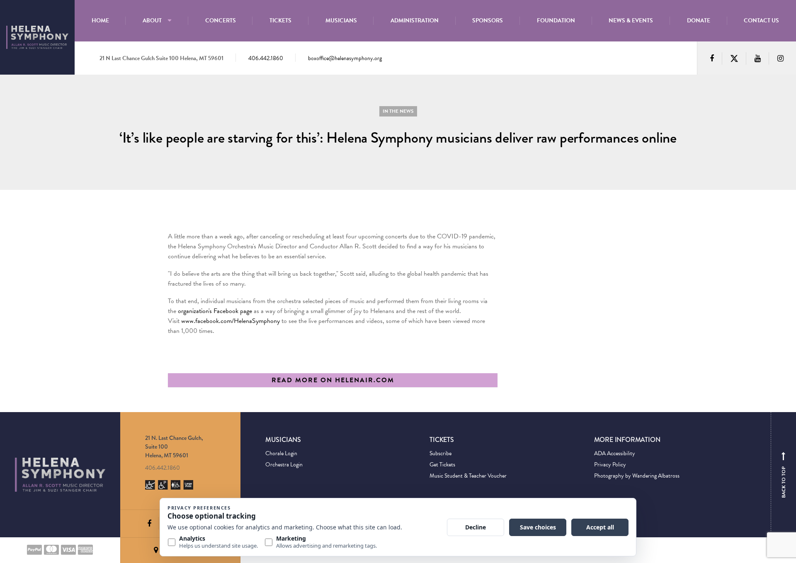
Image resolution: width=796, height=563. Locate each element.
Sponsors (487, 20)
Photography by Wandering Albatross (637, 475)
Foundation (556, 20)
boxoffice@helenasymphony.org (345, 58)
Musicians (341, 20)
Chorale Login (281, 453)
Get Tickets (442, 464)
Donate (698, 20)
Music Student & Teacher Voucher (468, 475)
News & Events (631, 20)
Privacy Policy (610, 464)
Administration (415, 20)
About (152, 20)
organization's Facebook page (215, 311)
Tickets (280, 20)
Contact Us (761, 20)
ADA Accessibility (614, 453)
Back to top (783, 476)
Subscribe (440, 453)
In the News (398, 111)
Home (100, 20)
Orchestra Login (284, 464)
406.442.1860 (265, 58)
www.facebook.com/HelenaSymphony (230, 321)
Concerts (220, 20)
